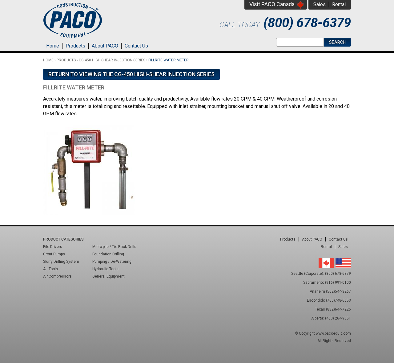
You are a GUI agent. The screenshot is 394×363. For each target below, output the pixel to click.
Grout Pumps (54, 254)
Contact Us (136, 46)
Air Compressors (57, 276)
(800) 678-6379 (307, 22)
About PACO (105, 46)
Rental (339, 4)
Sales (319, 4)
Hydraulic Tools (105, 269)
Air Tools (50, 269)
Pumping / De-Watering (111, 261)
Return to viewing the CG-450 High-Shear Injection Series (131, 74)
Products (75, 46)
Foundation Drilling (108, 254)
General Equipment (108, 276)
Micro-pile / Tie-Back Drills (114, 247)
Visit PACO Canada (272, 4)
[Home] (73, 38)
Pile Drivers (52, 247)
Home (52, 46)
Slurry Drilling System (61, 261)
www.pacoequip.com (333, 333)
